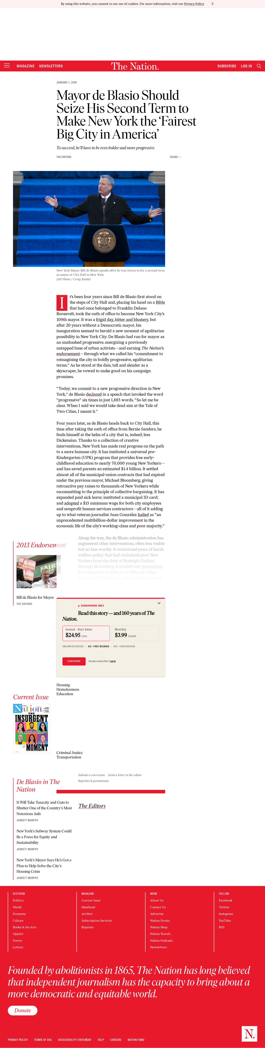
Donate (22, 1010)
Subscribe (226, 66)
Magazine (26, 66)
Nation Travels (160, 934)
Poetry (17, 940)
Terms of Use (43, 1040)
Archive (87, 914)
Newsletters (51, 66)
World (17, 907)
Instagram (226, 914)
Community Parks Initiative (130, 589)
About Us (156, 900)
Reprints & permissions (93, 781)
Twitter (224, 907)
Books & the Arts (24, 927)
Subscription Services (96, 920)
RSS (221, 927)
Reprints (87, 927)
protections (152, 566)
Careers (115, 1040)
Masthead (88, 907)
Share (174, 157)
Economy (19, 914)
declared (94, 394)
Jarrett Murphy (27, 820)
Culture (18, 920)
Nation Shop (158, 927)
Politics (18, 900)
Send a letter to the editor (125, 775)
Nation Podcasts (161, 940)
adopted (71, 503)
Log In (246, 66)
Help (101, 1040)
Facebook (225, 900)
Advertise (157, 914)
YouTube (225, 920)
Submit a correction (91, 775)
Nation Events (160, 920)
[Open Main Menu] (7, 65)
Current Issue (90, 900)
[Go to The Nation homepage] (135, 66)
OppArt (18, 934)
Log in (113, 661)
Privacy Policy (194, 4)
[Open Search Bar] (259, 66)
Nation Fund (136, 1040)
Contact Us (158, 907)
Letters (18, 947)
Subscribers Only (92, 605)
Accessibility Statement (75, 1040)
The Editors (63, 157)
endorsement (68, 353)
